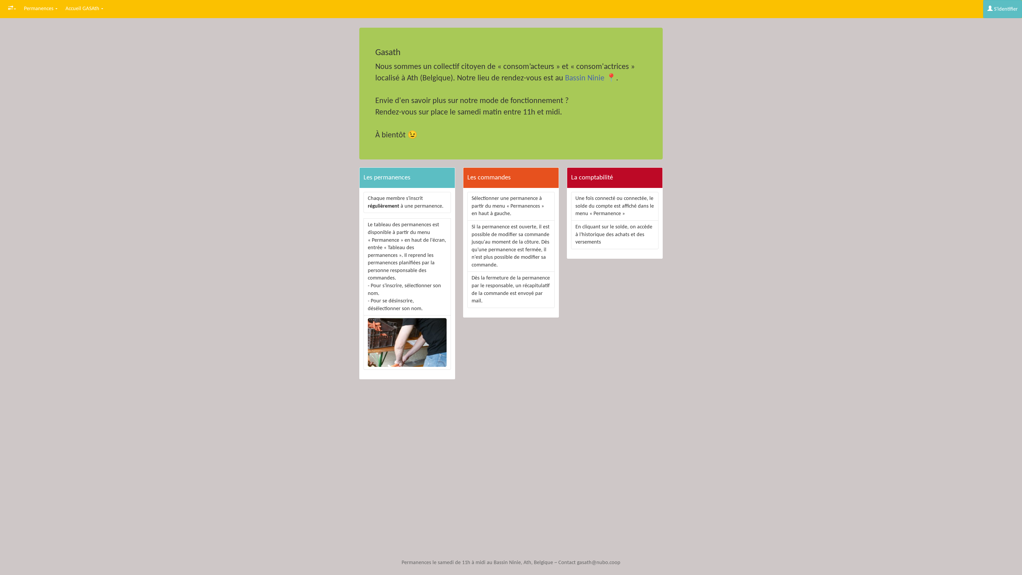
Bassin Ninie (584, 78)
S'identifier (1005, 9)
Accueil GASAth (83, 8)
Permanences (39, 8)
